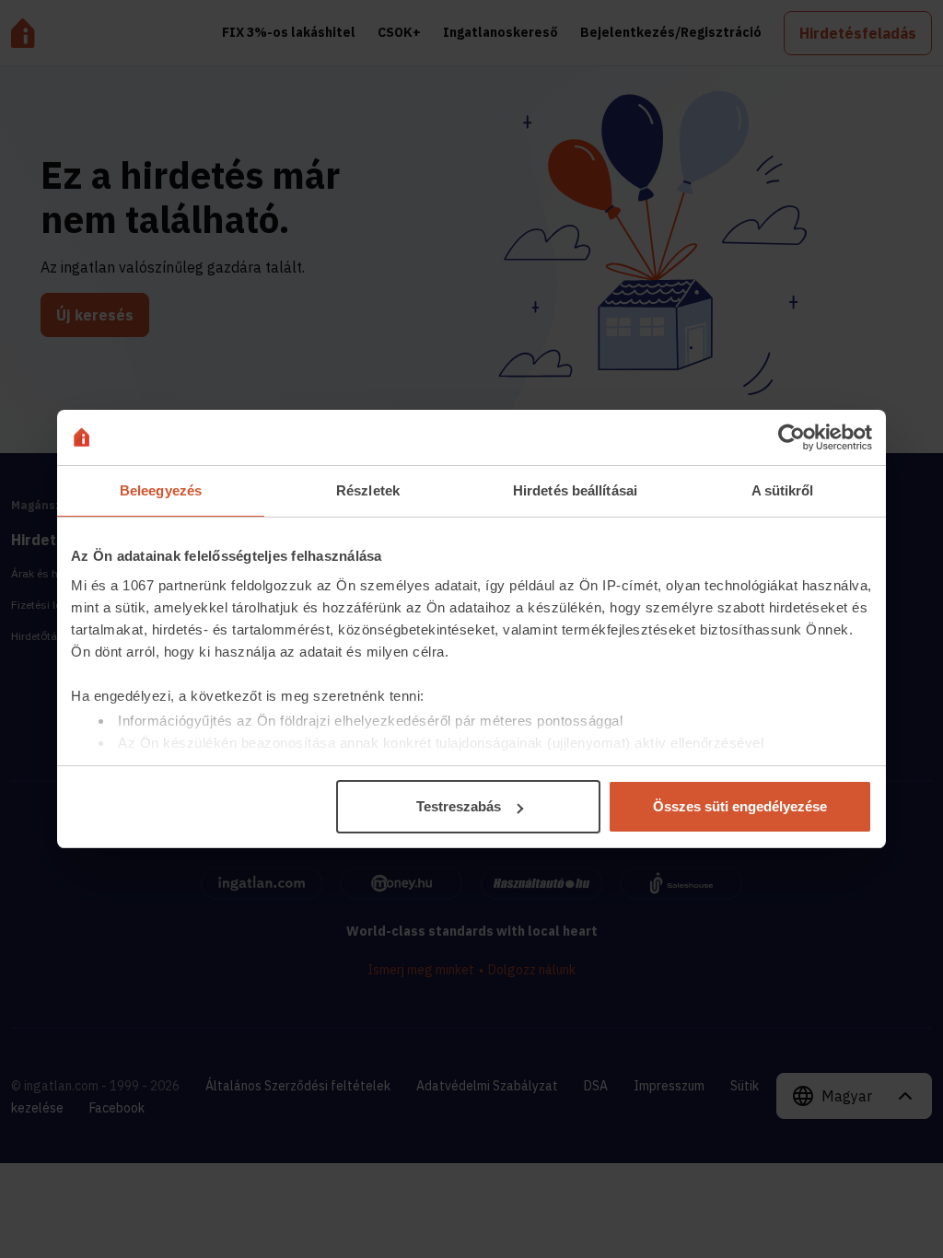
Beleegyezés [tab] (161, 490)
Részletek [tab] (368, 490)
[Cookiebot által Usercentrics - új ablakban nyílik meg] (791, 437)
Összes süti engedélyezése (740, 806)
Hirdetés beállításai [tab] (575, 490)
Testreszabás (458, 806)
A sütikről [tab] (782, 490)
